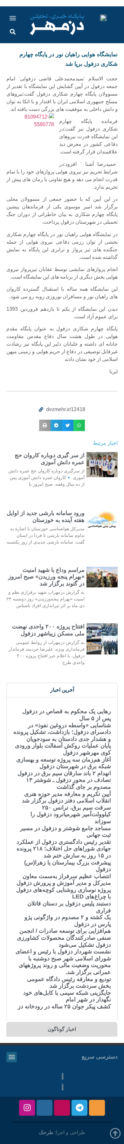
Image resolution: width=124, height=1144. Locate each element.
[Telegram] (79, 1108)
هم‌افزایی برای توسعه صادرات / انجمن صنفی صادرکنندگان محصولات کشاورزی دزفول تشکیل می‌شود (64, 938)
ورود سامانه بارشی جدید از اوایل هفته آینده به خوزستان (46, 516)
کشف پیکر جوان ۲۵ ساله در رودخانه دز (64, 1006)
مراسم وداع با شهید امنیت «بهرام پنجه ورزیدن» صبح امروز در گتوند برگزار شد (46, 577)
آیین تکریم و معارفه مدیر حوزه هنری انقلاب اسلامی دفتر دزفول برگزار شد (66, 797)
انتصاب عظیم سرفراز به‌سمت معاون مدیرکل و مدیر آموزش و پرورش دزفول (64, 879)
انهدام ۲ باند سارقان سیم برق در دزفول (64, 773)
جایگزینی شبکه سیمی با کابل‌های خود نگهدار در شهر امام (67, 996)
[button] (13, 18)
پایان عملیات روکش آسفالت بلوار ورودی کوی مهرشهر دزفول (63, 749)
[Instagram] (27, 1108)
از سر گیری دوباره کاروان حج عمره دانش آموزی (50, 458)
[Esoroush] (44, 1108)
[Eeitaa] (97, 1108)
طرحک (46, 1132)
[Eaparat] (62, 1108)
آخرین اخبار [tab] (62, 690)
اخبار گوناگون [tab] (62, 1029)
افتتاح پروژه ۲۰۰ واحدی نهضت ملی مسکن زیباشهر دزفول (48, 630)
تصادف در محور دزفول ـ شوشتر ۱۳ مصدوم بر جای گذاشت (68, 783)
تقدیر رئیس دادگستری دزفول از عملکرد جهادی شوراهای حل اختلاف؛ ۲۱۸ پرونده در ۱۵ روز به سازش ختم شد (64, 849)
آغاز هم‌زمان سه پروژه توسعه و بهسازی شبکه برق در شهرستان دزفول (63, 763)
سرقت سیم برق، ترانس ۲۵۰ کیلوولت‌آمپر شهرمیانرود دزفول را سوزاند (71, 814)
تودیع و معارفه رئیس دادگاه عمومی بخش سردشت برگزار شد (69, 982)
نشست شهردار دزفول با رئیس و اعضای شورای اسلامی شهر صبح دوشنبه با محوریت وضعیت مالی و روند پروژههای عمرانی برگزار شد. (63, 961)
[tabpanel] (62, 859)
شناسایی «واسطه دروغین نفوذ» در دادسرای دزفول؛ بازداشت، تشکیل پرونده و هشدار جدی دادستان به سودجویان (62, 732)
